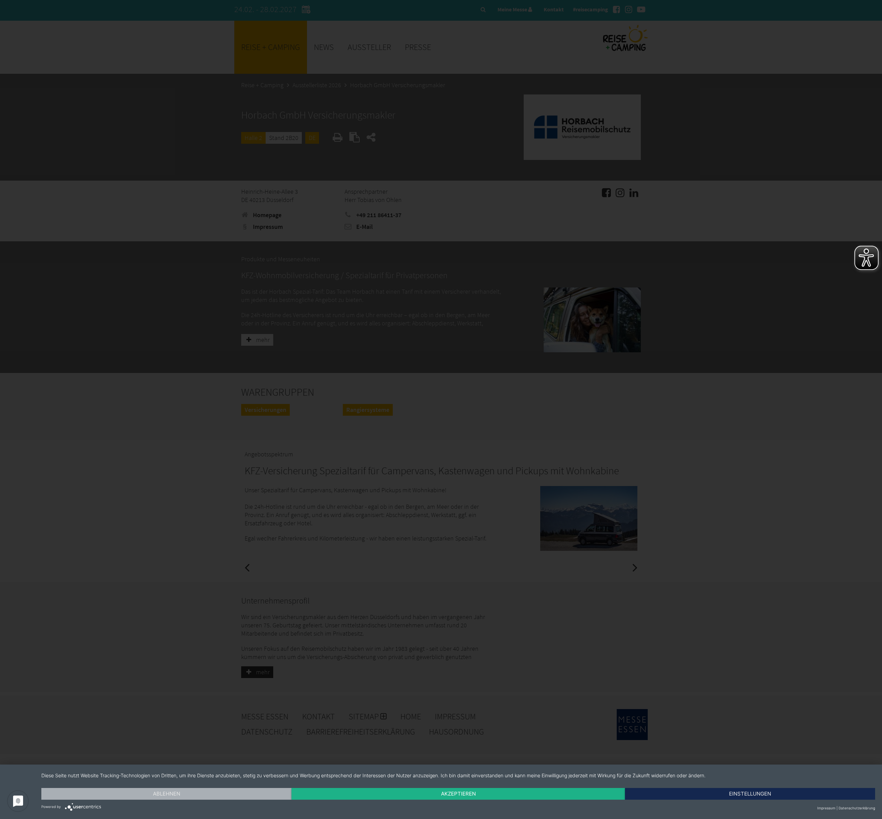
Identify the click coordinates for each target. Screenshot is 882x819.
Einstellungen (750, 793)
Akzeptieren (458, 793)
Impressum (826, 808)
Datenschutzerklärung (857, 808)
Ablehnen (166, 793)
